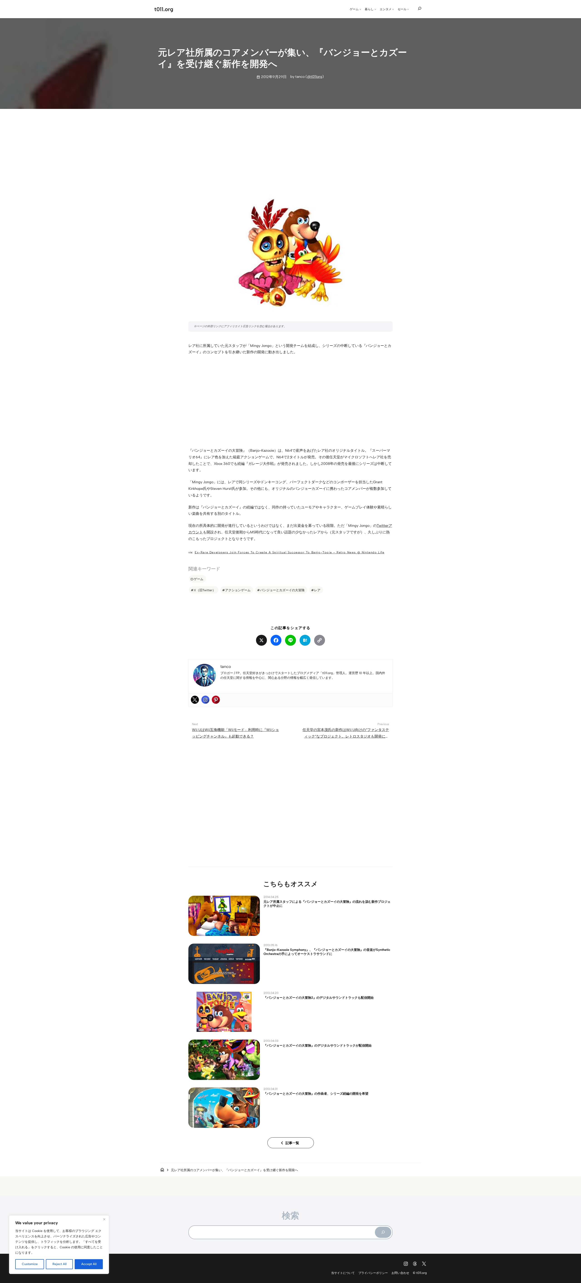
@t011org (314, 76)
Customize (30, 1264)
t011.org (163, 9)
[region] (59, 1244)
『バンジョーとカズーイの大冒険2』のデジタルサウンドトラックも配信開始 (318, 998)
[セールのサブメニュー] (408, 9)
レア (317, 590)
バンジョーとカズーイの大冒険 (282, 590)
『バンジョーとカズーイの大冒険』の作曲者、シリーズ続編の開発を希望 (315, 1094)
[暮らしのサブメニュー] (375, 9)
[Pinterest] (216, 700)
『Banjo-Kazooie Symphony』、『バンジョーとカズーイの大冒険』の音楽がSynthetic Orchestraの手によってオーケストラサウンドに (326, 952)
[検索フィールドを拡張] (420, 8)
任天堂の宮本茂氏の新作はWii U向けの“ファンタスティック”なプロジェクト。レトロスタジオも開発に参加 (346, 736)
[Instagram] (205, 700)
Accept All (88, 1264)
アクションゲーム (238, 590)
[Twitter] (195, 700)
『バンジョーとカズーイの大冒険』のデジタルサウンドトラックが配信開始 (317, 1045)
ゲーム (198, 579)
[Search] (383, 1232)
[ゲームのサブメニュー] (360, 9)
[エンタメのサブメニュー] (393, 9)
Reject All (59, 1264)
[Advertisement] (290, 148)
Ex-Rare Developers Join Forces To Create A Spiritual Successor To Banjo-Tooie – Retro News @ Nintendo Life (289, 552)
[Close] (104, 1219)
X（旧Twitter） (205, 590)
